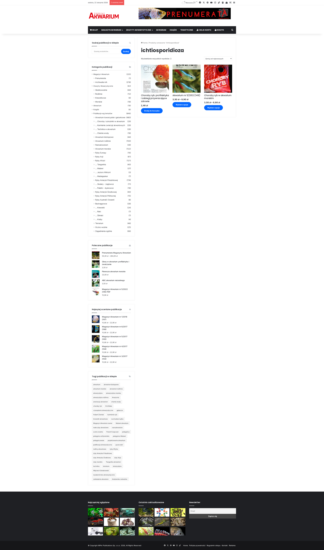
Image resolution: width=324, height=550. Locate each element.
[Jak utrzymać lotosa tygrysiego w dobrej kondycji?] (111, 531)
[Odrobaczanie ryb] (127, 522)
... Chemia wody (102, 133)
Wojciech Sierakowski (101, 470)
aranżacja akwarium (100, 402)
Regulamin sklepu (213, 545)
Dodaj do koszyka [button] (151, 111)
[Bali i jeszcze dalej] (146, 522)
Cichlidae (108, 406)
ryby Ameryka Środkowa (102, 458)
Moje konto (205, 30)
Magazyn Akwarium (111, 30)
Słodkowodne (101, 90)
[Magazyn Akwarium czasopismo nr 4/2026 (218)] (146, 512)
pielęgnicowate (98, 440)
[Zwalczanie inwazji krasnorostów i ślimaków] (127, 531)
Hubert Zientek (98, 415)
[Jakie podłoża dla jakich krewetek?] (95, 522)
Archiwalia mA (101, 82)
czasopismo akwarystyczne (103, 410)
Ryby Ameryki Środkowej (106, 192)
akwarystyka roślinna (100, 397)
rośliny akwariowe (99, 449)
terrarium (106, 466)
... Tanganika (100, 164)
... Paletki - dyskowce (104, 188)
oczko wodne (98, 432)
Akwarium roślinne (103, 141)
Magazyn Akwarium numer (102, 423)
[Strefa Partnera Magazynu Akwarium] (162, 512)
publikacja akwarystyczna (102, 445)
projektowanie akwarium (116, 440)
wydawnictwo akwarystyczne (104, 475)
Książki (173, 30)
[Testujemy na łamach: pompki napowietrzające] (95, 531)
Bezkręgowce (101, 204)
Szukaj (126, 51)
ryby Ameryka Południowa (102, 453)
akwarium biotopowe (111, 384)
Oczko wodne (101, 227)
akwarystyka (98, 393)
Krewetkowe (100, 98)
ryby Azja (117, 458)
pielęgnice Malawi (119, 436)
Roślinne (98, 94)
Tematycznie (186, 30)
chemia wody (116, 402)
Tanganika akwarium (113, 462)
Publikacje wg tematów (102, 113)
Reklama (232, 545)
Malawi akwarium (122, 423)
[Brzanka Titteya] (146, 531)
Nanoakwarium (101, 145)
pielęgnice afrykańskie (101, 436)
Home (145, 43)
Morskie (98, 102)
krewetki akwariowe (100, 419)
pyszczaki (119, 445)
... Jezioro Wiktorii (102, 172)
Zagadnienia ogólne (103, 231)
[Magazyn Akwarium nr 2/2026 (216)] (177, 531)
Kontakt (225, 545)
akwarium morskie (99, 389)
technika (96, 466)
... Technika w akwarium (105, 129)
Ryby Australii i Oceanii (104, 200)
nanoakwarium (117, 427)
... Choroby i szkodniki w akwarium (110, 121)
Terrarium (99, 223)
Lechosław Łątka (117, 419)
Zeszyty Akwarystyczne (138, 30)
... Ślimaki (99, 215)
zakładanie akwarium (100, 479)
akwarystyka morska (113, 393)
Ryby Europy (100, 153)
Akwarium (161, 30)
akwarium (96, 384)
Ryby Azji (99, 157)
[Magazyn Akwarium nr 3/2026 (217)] (162, 531)
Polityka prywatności (197, 545)
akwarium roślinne (116, 389)
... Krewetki (100, 208)
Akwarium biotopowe (104, 137)
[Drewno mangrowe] (177, 522)
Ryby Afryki (100, 160)
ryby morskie (97, 462)
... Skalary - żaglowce (104, 184)
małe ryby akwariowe (100, 427)
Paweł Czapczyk (112, 432)
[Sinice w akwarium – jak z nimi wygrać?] (127, 512)
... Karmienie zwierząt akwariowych (110, 125)
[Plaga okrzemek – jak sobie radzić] (111, 512)
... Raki (98, 211)
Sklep (95, 30)
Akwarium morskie (103, 149)
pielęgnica (125, 432)
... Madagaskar (101, 176)
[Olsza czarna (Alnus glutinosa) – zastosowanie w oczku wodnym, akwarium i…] (177, 512)
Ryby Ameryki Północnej (105, 196)
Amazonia (115, 397)
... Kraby (98, 219)
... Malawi (99, 168)
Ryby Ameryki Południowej (106, 180)
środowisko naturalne (119, 479)
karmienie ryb (112, 415)
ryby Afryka (114, 449)
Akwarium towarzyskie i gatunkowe (110, 117)
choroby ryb (97, 406)
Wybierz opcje (182, 105)
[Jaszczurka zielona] (162, 522)
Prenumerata (100, 78)
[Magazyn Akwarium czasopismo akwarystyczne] (104, 15)
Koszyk (220, 30)
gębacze (120, 410)
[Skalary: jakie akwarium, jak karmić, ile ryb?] (95, 512)
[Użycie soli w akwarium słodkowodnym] (111, 522)
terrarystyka (117, 466)
